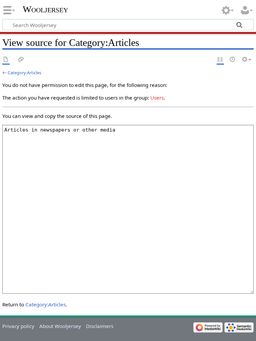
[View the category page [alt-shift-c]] (6, 60)
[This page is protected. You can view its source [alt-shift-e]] (220, 60)
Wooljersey (45, 9)
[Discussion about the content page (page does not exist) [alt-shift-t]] (21, 60)
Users (157, 97)
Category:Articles (24, 73)
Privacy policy (18, 326)
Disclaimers (99, 326)
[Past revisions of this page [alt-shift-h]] (232, 60)
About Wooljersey (60, 326)
